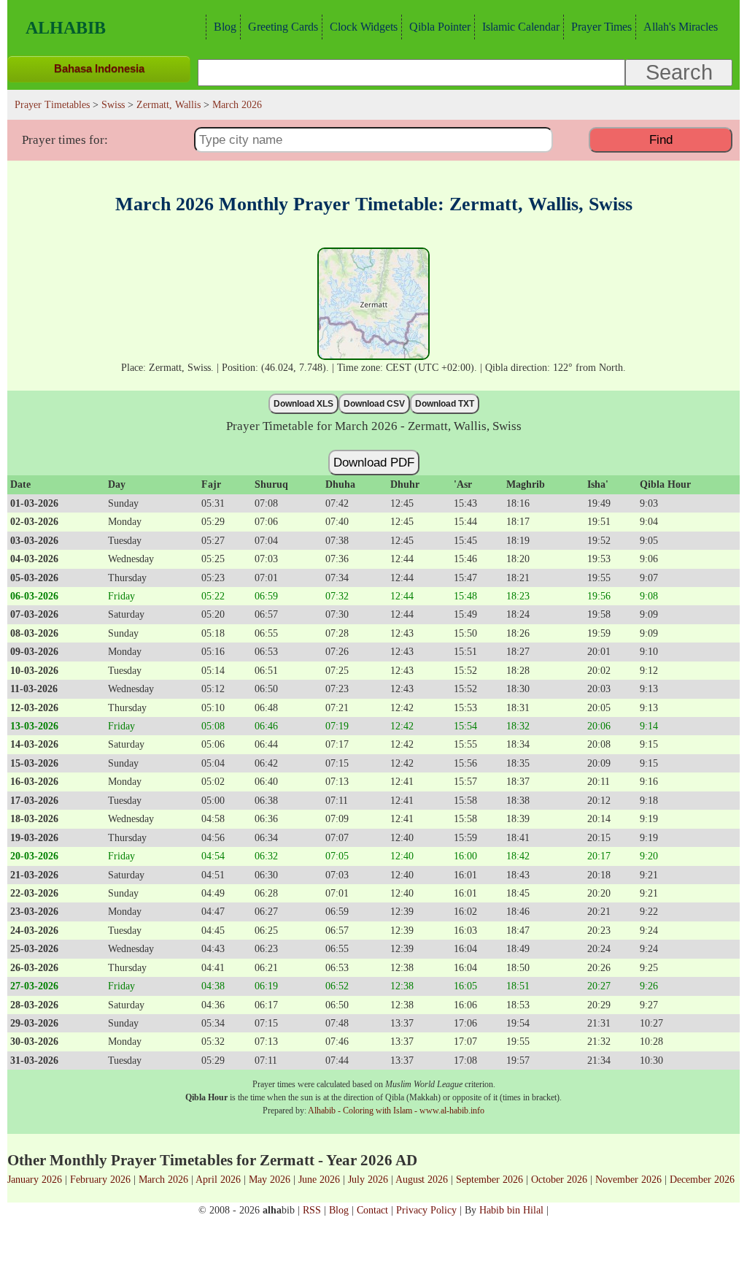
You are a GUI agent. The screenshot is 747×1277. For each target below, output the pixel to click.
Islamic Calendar (521, 26)
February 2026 (100, 1179)
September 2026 (489, 1179)
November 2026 (628, 1179)
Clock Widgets (364, 26)
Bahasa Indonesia (99, 68)
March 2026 (163, 1179)
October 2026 (559, 1179)
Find (661, 139)
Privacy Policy (426, 1210)
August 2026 (421, 1179)
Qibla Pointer (440, 26)
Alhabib (66, 27)
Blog (225, 26)
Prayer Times (601, 26)
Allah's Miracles (680, 26)
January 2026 (34, 1179)
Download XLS (303, 404)
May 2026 (269, 1179)
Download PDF (373, 462)
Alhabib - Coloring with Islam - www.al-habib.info (396, 1110)
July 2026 (368, 1179)
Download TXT (444, 404)
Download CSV (374, 404)
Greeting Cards (283, 26)
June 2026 (319, 1179)
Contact (372, 1210)
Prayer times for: (65, 140)
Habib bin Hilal (511, 1210)
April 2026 (218, 1179)
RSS (312, 1210)
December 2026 (702, 1179)
